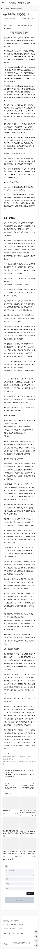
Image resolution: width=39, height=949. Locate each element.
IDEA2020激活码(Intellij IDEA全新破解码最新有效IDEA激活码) (10, 853)
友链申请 (5, 928)
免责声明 (13, 928)
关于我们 (20, 928)
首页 (3, 8)
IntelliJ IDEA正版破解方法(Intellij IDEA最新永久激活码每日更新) (27, 853)
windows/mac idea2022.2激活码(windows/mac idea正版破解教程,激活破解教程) (28, 832)
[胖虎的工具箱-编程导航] (19, 3)
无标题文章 (6, 810)
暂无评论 (9, 859)
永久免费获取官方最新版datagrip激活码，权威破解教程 (10, 832)
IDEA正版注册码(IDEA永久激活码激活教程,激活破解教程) (28, 812)
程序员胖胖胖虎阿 (9, 19)
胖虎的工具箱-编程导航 (19, 943)
